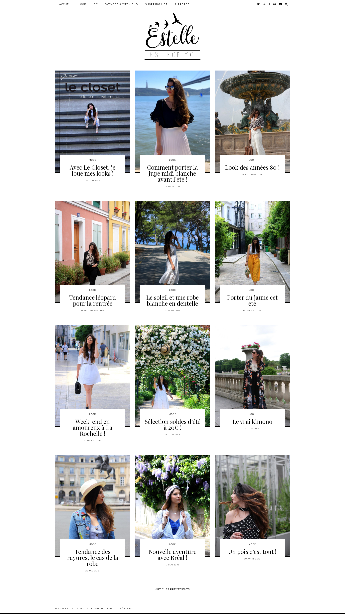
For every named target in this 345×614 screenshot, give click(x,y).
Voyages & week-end (121, 4)
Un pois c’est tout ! (252, 551)
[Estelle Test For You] (172, 30)
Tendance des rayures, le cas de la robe (92, 557)
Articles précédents (172, 589)
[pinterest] (274, 4)
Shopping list (156, 4)
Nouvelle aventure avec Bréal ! (172, 554)
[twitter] (258, 4)
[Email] (280, 4)
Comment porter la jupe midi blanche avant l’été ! (172, 173)
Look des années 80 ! (252, 167)
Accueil (65, 4)
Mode (92, 160)
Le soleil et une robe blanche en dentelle (172, 300)
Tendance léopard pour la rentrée (92, 300)
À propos (182, 4)
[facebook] (270, 4)
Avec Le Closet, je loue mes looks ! (92, 170)
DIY (95, 4)
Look (82, 4)
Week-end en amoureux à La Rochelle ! (92, 427)
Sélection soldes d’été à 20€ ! (172, 424)
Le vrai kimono (252, 421)
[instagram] (264, 4)
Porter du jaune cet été (252, 300)
